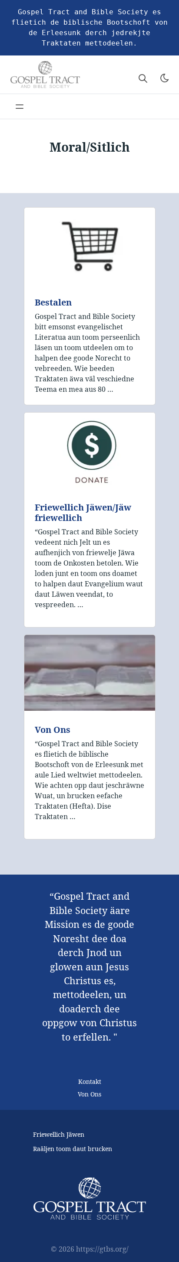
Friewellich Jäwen (58, 1134)
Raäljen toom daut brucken (72, 1149)
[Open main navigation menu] (19, 107)
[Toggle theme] (164, 78)
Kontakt (89, 1081)
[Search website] (143, 78)
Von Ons (52, 729)
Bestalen (53, 302)
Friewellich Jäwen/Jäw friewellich (83, 512)
